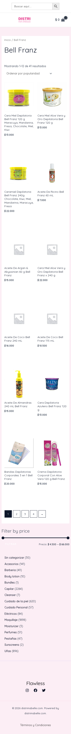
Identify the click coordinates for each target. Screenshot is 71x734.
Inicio (7, 39)
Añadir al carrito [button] (17, 144)
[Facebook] (35, 690)
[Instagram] (27, 690)
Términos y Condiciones (35, 725)
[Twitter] (44, 690)
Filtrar (11, 544)
